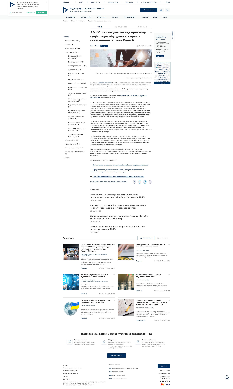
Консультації (113, 2)
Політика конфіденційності (70, 370)
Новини (66, 2)
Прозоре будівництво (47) (74, 148)
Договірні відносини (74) (77, 66)
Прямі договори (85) (76, 62)
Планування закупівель (142, 250)
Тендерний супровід (148, 2)
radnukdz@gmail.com (164, 373)
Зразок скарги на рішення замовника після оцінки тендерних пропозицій (120, 165)
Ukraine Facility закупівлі (88, 305)
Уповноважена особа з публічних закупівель (94, 254)
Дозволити (42, 12)
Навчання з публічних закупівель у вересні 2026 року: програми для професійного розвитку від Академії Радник (97, 248)
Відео (168, 2)
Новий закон (71, 17)
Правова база (129, 17)
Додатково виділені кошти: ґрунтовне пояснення (148, 276)
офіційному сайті (104, 83)
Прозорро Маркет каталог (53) (75, 57)
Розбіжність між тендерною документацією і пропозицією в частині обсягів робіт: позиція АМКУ (117, 196)
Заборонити (31, 12)
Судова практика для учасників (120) (76, 118)
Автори (67, 158)
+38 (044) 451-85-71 (165, 370)
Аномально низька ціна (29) (77, 94)
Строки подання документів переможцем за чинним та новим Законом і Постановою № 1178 (151, 302)
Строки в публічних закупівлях (144, 307)
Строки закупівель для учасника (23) (76, 129)
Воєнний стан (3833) (72, 41)
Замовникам (86, 17)
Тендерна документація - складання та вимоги (94, 281)
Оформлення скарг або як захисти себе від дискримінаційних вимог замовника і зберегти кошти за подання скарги (117, 171)
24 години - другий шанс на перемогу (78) (77, 100)
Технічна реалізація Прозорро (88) (75, 135)
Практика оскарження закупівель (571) (76, 112)
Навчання (129, 2)
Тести (165, 17)
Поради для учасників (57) (76, 74)
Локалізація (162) (74, 70)
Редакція (84, 268)
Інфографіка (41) (72, 140)
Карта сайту (66, 379)
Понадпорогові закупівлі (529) (77, 88)
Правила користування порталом (72, 368)
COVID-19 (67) (70, 44)
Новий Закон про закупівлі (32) (75, 153)
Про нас (65, 365)
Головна (65, 21)
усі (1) (99, 27)
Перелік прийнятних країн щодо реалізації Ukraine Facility (95, 301)
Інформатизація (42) (72, 144)
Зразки (115, 17)
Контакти (65, 376)
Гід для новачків (85, 255)
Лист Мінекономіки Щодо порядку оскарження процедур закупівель (118, 176)
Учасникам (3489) (72, 52)
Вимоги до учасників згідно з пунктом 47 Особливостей (94, 276)
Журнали (144, 17)
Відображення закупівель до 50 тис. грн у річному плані (150, 246)
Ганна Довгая (95, 46)
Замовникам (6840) (73, 48)
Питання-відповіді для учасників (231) (76, 123)
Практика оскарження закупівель (99, 21)
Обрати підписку (116, 355)
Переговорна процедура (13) (77, 106)
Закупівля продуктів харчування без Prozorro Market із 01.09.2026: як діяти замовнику (119, 217)
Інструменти (95, 2)
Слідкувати (104, 46)
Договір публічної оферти (70, 373)
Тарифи (164, 366)
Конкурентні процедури (88, 280)
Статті (81, 2)
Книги (155, 17)
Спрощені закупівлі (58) (77, 83)
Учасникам (101, 17)
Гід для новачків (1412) (76, 79)
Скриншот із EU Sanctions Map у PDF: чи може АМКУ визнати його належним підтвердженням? (118, 206)
